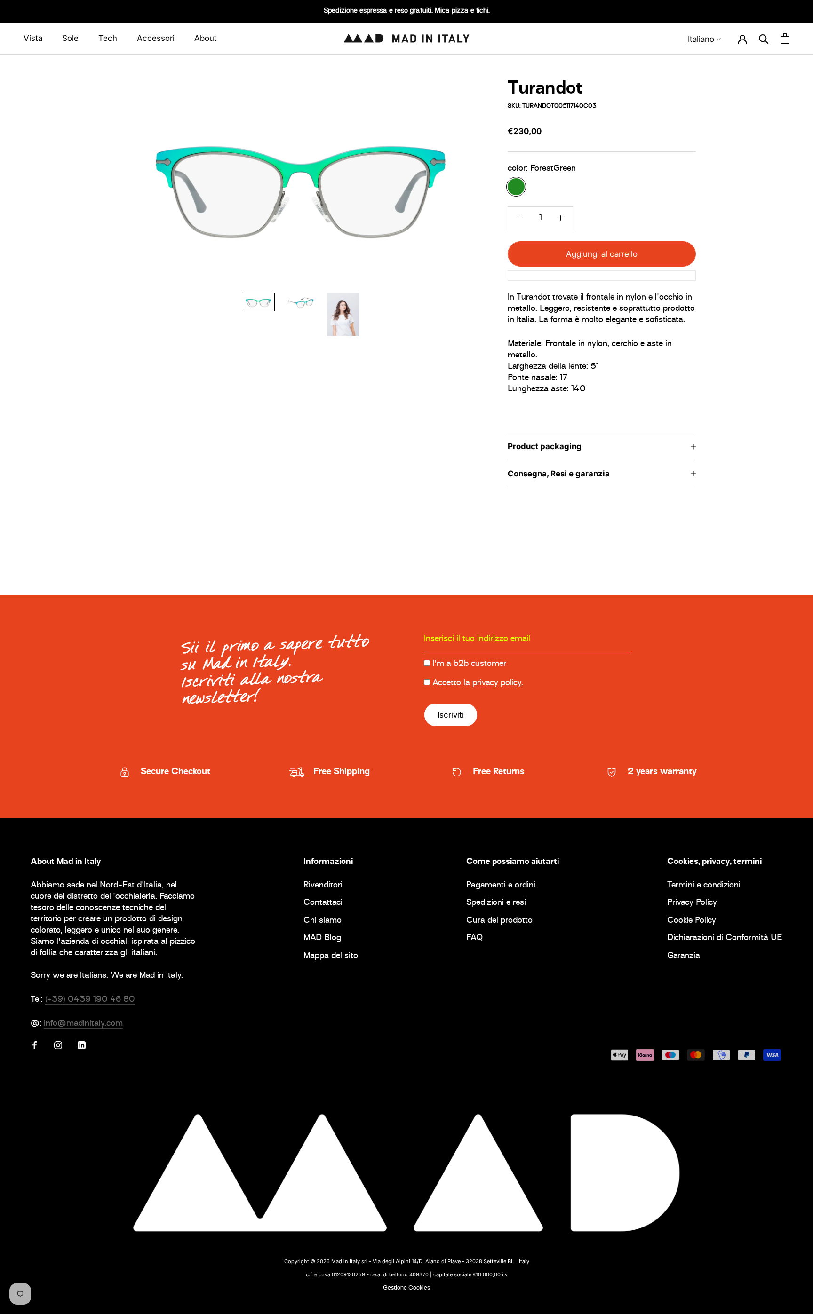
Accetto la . (477, 683)
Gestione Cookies (406, 1288)
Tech (107, 38)
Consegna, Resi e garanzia (559, 473)
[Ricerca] (764, 38)
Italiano (701, 39)
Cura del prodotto (499, 921)
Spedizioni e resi (496, 903)
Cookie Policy (691, 921)
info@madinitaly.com (83, 1024)
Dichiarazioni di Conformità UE (724, 938)
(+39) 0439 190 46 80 (90, 1000)
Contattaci (323, 903)
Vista (33, 38)
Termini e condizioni (704, 886)
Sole (70, 38)
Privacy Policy (692, 903)
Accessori (156, 38)
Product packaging (545, 446)
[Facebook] (35, 1045)
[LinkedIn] (82, 1045)
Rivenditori (323, 886)
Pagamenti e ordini (500, 886)
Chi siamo (322, 921)
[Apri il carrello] (785, 38)
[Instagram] (58, 1045)
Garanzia (683, 956)
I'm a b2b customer (469, 664)
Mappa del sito (330, 956)
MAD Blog (322, 938)
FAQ (474, 938)
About (205, 38)
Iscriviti (451, 715)
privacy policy (496, 683)
